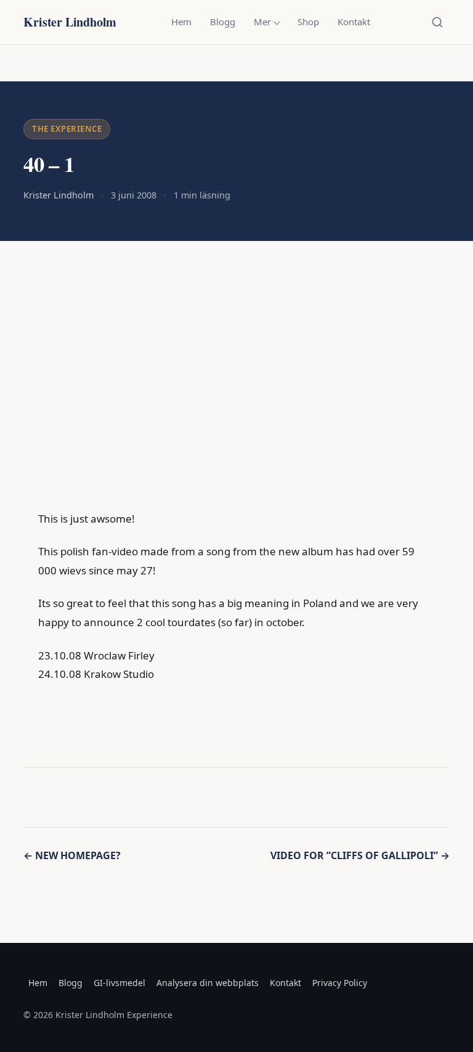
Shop (308, 21)
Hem (181, 21)
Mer (262, 21)
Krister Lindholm (69, 22)
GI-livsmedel (119, 983)
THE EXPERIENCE (67, 128)
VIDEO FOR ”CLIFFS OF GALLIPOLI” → (360, 855)
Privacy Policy (339, 983)
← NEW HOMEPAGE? (72, 855)
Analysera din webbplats (207, 983)
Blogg (222, 21)
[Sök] (437, 22)
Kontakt (354, 21)
